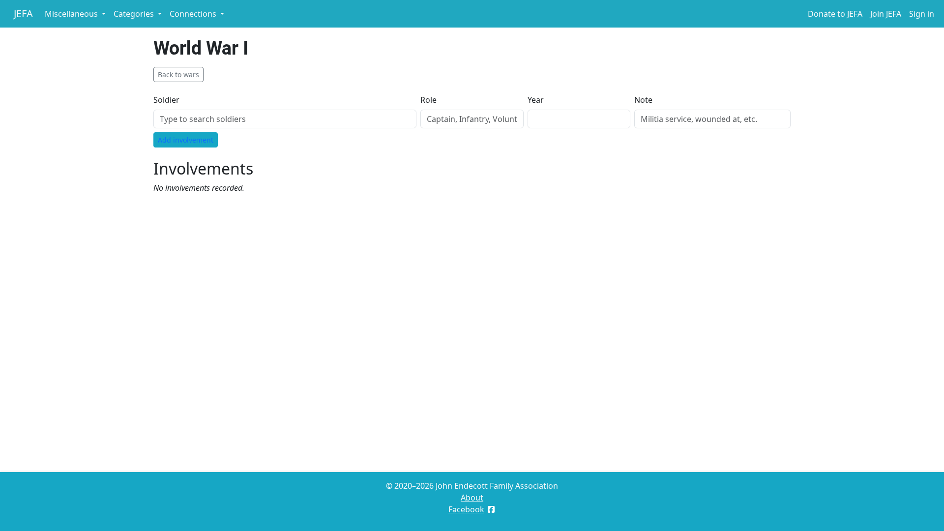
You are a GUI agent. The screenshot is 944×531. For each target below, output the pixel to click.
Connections (194, 13)
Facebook (466, 509)
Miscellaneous (72, 13)
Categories (135, 13)
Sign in (921, 13)
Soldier (166, 99)
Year (536, 99)
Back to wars (178, 74)
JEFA (23, 13)
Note (643, 99)
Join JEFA (885, 13)
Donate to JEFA (835, 13)
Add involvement (185, 140)
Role (428, 99)
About (472, 497)
